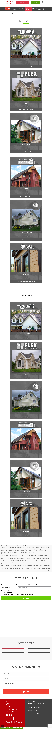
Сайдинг (35, 701)
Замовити (26, 598)
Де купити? (9, 718)
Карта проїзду (9, 706)
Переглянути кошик (5, 727)
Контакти (30, 708)
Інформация (45, 701)
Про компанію (14, 9)
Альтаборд (35, 713)
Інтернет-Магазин (27, 9)
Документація (34, 8)
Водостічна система (40, 702)
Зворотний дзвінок (35, 2)
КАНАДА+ (35, 707)
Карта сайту (45, 703)
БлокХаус (35, 708)
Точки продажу (39, 9)
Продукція (19, 8)
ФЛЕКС (34, 706)
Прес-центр (44, 9)
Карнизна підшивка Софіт (39, 706)
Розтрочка (30, 704)
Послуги (23, 8)
